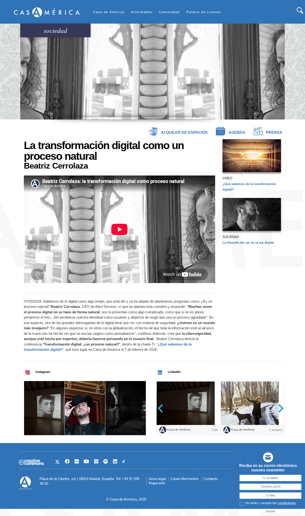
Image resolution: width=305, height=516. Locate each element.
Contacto (210, 479)
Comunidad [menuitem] (169, 12)
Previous (162, 408)
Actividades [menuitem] (141, 12)
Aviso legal (157, 479)
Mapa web (157, 483)
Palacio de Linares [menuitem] (203, 12)
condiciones (287, 503)
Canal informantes (184, 479)
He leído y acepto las (270, 503)
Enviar (270, 511)
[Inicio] (47, 12)
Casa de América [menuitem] (108, 12)
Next (279, 408)
